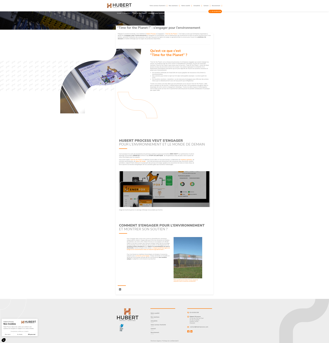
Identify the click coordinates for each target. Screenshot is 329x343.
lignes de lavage (141, 161)
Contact (206, 6)
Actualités (196, 6)
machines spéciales (186, 160)
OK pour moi (31, 334)
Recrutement (216, 6)
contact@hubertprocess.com (199, 327)
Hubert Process (151, 34)
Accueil (119, 13)
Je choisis (19, 334)
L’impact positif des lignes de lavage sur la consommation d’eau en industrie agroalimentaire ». (148, 248)
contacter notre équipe (143, 256)
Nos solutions (173, 6)
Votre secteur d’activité (157, 6)
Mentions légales (156, 341)
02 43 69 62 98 (216, 11)
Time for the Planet (171, 34)
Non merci (7, 334)
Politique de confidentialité (170, 341)
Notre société (185, 6)
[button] (4, 340)
